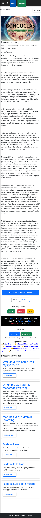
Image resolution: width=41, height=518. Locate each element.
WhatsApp (26, 334)
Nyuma (15, 300)
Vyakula (20, 321)
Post (29, 321)
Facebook (15, 334)
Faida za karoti (11, 444)
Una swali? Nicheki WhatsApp (20, 293)
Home (11, 515)
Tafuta (37, 10)
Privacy (23, 515)
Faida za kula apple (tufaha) (19, 483)
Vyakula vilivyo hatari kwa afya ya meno (18, 363)
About (17, 515)
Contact (29, 515)
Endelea (25, 300)
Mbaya (21, 311)
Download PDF (16, 323)
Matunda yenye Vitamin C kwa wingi (18, 418)
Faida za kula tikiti (13, 464)
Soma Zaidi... (9, 375)
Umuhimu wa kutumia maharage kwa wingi (16, 386)
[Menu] (3, 3)
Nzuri (11, 311)
